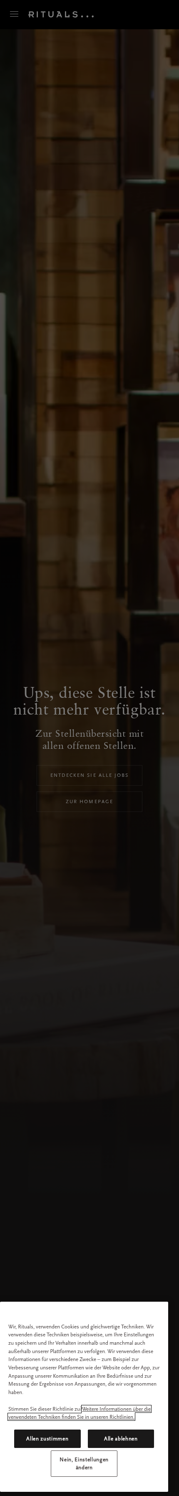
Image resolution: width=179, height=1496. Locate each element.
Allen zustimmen (47, 1438)
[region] (84, 1397)
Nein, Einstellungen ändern (84, 1463)
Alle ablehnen (121, 1438)
